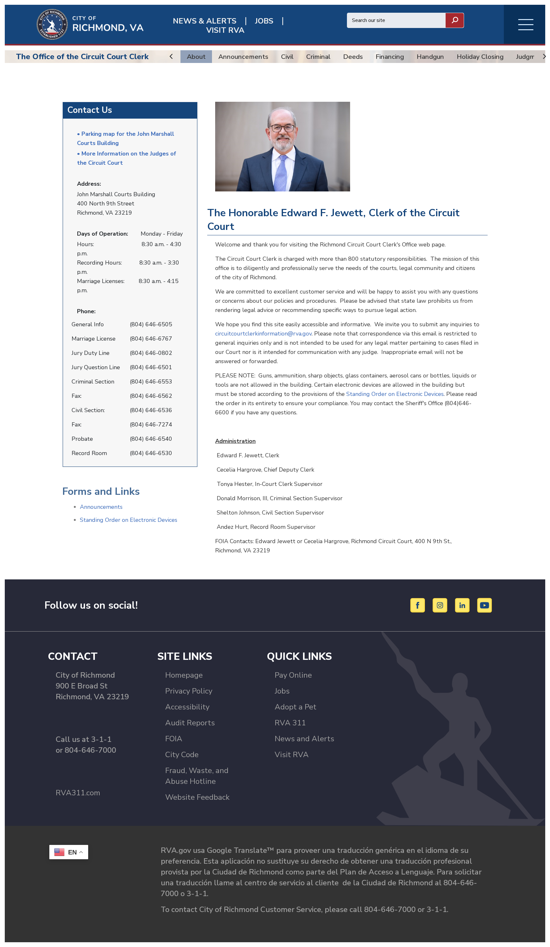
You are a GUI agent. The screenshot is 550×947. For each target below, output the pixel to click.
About (196, 56)
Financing (390, 56)
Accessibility (187, 707)
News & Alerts (204, 21)
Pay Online (293, 675)
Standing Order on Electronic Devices (128, 520)
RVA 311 (290, 723)
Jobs (282, 691)
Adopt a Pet (295, 707)
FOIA (173, 739)
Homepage (184, 675)
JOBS (264, 21)
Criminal (318, 56)
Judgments (532, 56)
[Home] (74, 24)
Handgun (430, 56)
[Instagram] (441, 605)
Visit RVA (292, 755)
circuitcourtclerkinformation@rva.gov (263, 333)
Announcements (243, 56)
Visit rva (225, 30)
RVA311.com (78, 793)
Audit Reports (190, 723)
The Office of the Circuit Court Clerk (82, 57)
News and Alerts (304, 739)
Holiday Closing (480, 56)
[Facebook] (418, 605)
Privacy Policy (188, 691)
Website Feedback (197, 797)
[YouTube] (485, 605)
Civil (287, 56)
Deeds (353, 56)
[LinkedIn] (463, 605)
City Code (182, 755)
